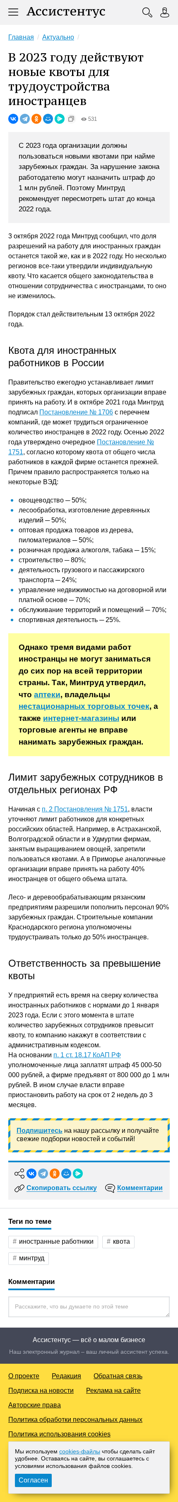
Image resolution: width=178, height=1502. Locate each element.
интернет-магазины (81, 718)
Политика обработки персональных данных (75, 1419)
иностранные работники (56, 1241)
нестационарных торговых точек (84, 706)
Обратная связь (118, 1375)
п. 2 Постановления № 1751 (85, 809)
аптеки (47, 694)
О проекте (23, 1375)
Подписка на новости (41, 1390)
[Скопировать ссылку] (71, 119)
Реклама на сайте (113, 1390)
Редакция (66, 1375)
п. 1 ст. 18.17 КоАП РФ (87, 1055)
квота (121, 1241)
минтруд (31, 1258)
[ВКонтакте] (13, 119)
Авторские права (34, 1405)
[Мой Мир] (48, 119)
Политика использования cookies (59, 1434)
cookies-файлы (79, 1451)
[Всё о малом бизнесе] (65, 12)
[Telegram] (25, 119)
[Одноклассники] (36, 119)
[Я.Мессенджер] (60, 119)
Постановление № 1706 (76, 412)
